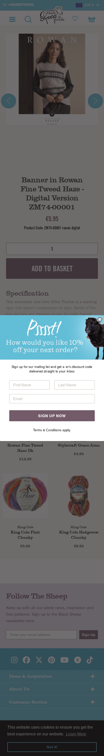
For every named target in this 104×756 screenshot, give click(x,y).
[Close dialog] (99, 319)
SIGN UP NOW (52, 415)
